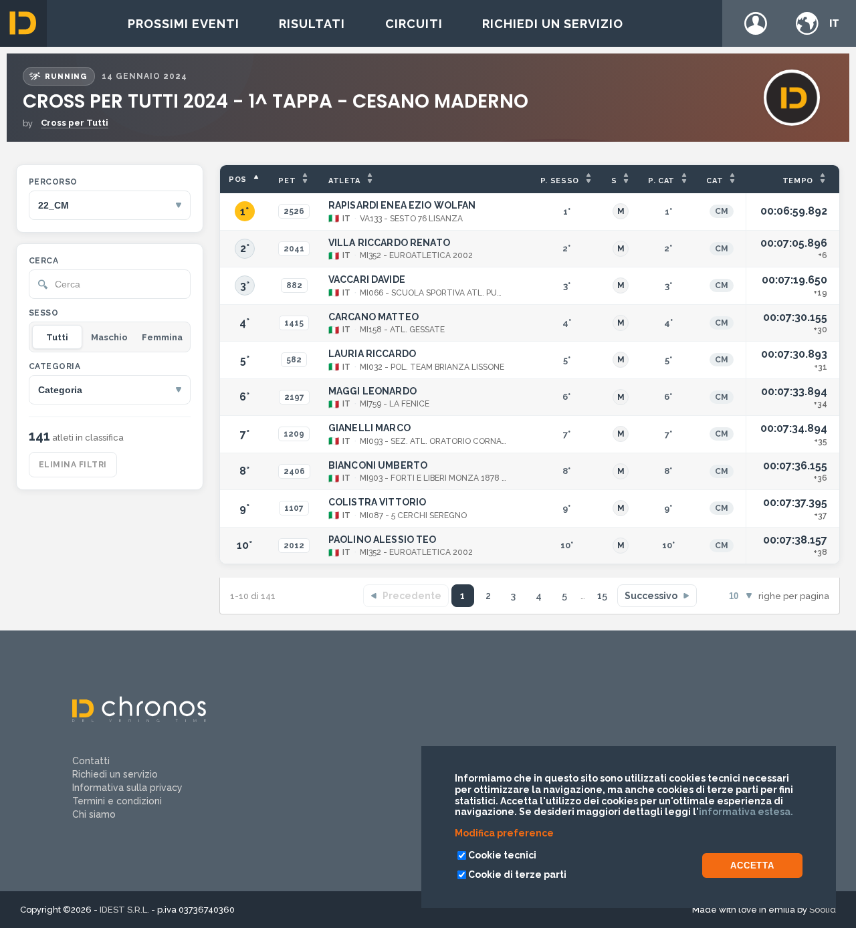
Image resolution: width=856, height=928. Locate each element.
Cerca (43, 260)
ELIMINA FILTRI (73, 464)
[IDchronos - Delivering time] (139, 719)
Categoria (54, 366)
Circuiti (414, 24)
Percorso (53, 182)
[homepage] (23, 23)
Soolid (822, 910)
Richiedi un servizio (552, 24)
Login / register (755, 23)
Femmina (162, 337)
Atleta (344, 181)
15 (602, 595)
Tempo (797, 181)
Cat (714, 181)
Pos (238, 179)
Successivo (651, 595)
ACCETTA (752, 865)
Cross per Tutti (74, 123)
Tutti (57, 337)
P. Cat (661, 181)
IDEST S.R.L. (124, 910)
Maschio (109, 337)
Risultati (312, 24)
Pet (287, 181)
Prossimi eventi (183, 24)
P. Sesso (559, 181)
